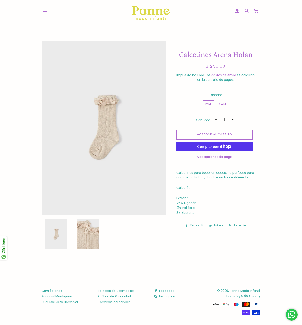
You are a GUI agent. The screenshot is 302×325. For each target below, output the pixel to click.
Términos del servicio (114, 302)
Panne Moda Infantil (245, 291)
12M (208, 104)
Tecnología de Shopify (243, 295)
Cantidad (203, 120)
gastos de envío (223, 75)
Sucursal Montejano (57, 296)
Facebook (166, 291)
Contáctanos (52, 291)
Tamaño (215, 95)
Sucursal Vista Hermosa (60, 302)
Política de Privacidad (114, 296)
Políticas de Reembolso (116, 291)
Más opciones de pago (214, 157)
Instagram (166, 296)
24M (222, 104)
